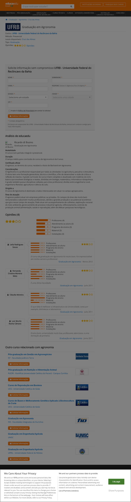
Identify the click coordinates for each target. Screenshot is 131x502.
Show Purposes (116, 490)
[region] (65, 485)
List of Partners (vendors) (68, 491)
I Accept (116, 481)
